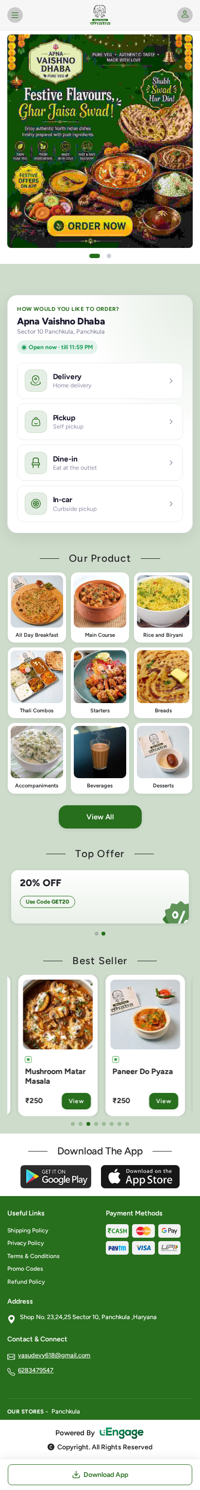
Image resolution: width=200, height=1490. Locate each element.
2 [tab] (103, 934)
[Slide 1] (94, 256)
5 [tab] (104, 1124)
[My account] (185, 15)
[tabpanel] (100, 896)
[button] (37, 607)
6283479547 (35, 1370)
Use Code (47, 901)
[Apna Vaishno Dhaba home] (100, 15)
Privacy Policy (25, 1243)
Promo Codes (25, 1268)
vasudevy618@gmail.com (54, 1355)
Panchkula (65, 1411)
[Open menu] (15, 15)
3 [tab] (88, 1124)
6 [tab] (112, 1124)
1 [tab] (97, 934)
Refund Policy (26, 1281)
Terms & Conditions (33, 1256)
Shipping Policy (27, 1230)
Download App (105, 1475)
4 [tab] (96, 1124)
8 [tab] (127, 1124)
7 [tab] (119, 1124)
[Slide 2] (109, 256)
